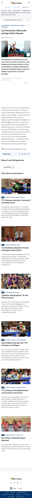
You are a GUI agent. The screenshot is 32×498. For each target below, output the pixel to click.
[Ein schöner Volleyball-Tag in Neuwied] (16, 424)
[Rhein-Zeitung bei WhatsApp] (11, 483)
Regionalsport (17, 10)
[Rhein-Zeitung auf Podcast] (21, 483)
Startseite (3, 10)
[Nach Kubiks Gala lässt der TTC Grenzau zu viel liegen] (16, 329)
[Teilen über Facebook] (19, 154)
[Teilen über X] (25, 154)
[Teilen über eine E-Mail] (28, 154)
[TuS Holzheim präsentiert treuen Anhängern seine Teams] (16, 234)
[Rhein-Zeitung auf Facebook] (14, 483)
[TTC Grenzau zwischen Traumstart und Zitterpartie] (16, 186)
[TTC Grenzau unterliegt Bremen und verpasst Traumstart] (16, 376)
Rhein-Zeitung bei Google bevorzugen (15, 149)
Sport (9, 10)
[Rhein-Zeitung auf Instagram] (17, 483)
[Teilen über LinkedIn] (22, 154)
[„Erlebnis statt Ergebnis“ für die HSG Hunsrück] (16, 281)
